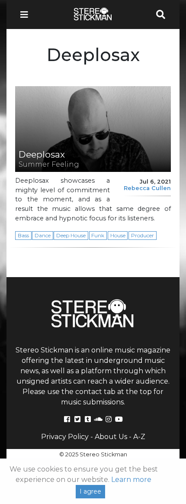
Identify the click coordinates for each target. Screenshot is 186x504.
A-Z (139, 437)
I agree (90, 491)
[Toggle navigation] (27, 14)
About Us (111, 437)
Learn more (131, 479)
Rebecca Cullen (147, 188)
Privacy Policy (65, 437)
